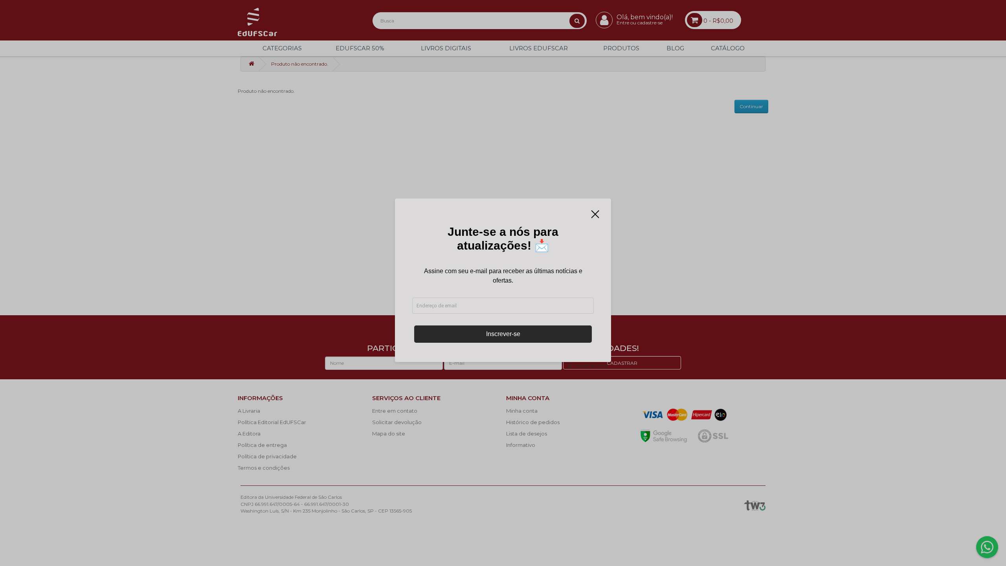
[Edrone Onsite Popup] (503, 283)
